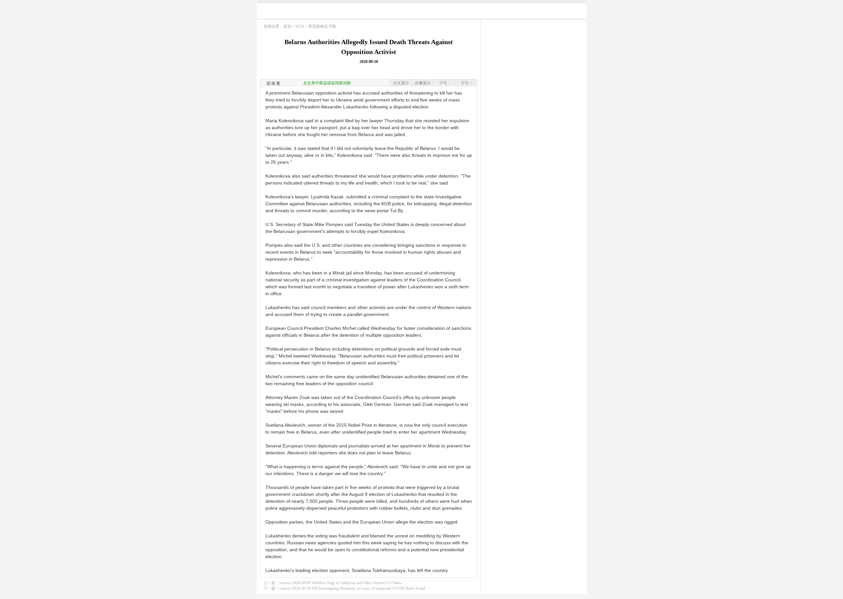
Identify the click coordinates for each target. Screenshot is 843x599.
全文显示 (401, 83)
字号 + (466, 83)
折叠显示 (423, 83)
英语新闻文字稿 (322, 26)
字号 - (444, 83)
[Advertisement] (421, 12)
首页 (287, 26)
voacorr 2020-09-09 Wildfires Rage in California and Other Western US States (340, 583)
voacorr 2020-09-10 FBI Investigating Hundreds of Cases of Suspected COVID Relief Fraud (352, 588)
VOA (299, 26)
